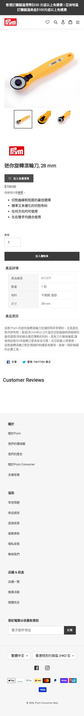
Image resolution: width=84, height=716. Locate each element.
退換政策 (14, 523)
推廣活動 (14, 592)
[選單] (77, 22)
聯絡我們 (14, 554)
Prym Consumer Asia (46, 703)
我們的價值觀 (16, 443)
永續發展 (14, 474)
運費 (20, 192)
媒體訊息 (14, 602)
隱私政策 (14, 543)
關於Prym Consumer (21, 464)
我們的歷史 (15, 454)
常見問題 (14, 502)
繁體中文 (17, 656)
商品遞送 (14, 512)
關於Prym (14, 433)
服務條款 (14, 533)
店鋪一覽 (14, 581)
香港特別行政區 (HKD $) (52, 656)
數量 (6, 235)
